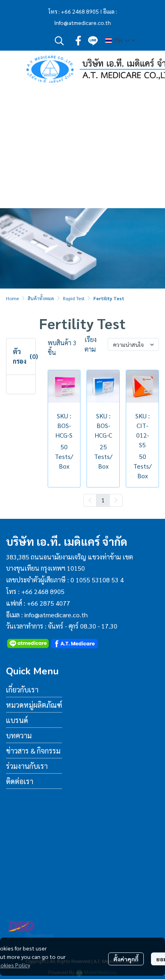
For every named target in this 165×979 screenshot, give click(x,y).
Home (12, 298)
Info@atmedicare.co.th (82, 22)
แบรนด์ (17, 720)
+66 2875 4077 (48, 603)
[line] (93, 40)
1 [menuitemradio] (103, 500)
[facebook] (78, 40)
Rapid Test (74, 298)
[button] (59, 40)
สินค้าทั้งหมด (41, 298)
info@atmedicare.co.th (56, 614)
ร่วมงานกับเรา (27, 765)
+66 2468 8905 (80, 11)
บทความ (19, 735)
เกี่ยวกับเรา (22, 689)
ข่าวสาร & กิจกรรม (33, 750)
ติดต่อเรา (19, 781)
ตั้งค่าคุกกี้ (126, 959)
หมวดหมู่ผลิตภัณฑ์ (34, 704)
